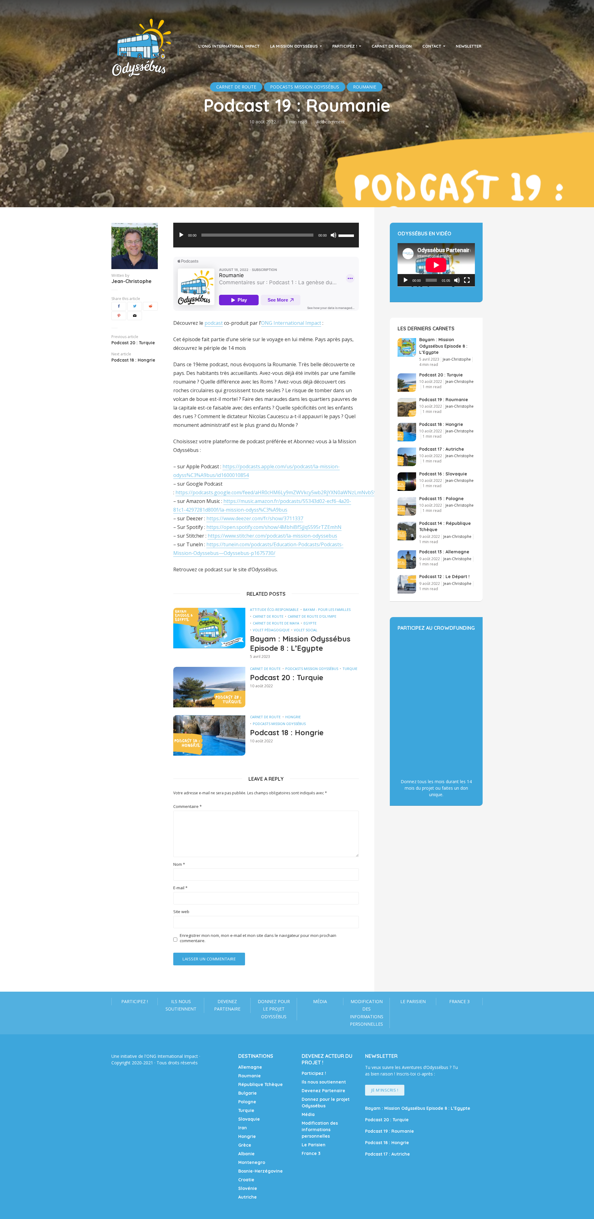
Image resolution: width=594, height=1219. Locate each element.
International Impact (177, 1056)
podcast (213, 323)
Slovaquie (249, 1119)
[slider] (347, 235)
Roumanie (249, 1076)
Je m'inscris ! (384, 1090)
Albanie (246, 1154)
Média (320, 1001)
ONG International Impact (291, 323)
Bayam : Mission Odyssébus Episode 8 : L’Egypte (300, 643)
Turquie (349, 668)
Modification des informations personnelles (366, 1012)
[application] (266, 235)
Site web (181, 911)
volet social (305, 630)
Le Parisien (413, 1001)
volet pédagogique (271, 630)
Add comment (330, 122)
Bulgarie (247, 1093)
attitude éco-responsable (274, 609)
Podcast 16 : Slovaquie (443, 474)
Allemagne (250, 1067)
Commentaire (187, 806)
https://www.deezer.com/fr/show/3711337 (254, 518)
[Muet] (333, 235)
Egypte (309, 623)
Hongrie (293, 717)
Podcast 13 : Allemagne (444, 552)
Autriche (247, 1197)
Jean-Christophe (131, 281)
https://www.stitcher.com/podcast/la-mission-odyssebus (272, 535)
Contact (431, 46)
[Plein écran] (467, 280)
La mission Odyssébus (294, 46)
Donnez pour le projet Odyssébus (274, 1008)
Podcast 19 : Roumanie (443, 399)
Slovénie (247, 1188)
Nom (179, 864)
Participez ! (344, 46)
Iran (242, 1128)
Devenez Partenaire (227, 1005)
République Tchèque (260, 1084)
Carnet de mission (392, 46)
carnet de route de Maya (276, 623)
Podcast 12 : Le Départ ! (444, 576)
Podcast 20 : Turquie (286, 677)
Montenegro (251, 1162)
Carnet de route (268, 616)
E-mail (180, 888)
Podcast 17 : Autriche (441, 449)
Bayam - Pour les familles (327, 609)
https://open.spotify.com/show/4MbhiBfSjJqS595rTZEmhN (274, 527)
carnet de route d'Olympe (312, 616)
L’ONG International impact (229, 46)
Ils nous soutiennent (181, 1005)
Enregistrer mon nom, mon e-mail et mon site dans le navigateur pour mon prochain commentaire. (258, 938)
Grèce (244, 1145)
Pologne (247, 1102)
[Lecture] (181, 235)
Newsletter (468, 46)
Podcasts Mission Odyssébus (311, 668)
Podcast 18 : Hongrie (287, 732)
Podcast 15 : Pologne (441, 498)
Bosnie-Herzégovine (260, 1171)
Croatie (246, 1180)
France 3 (459, 1001)
